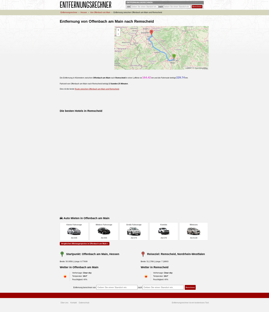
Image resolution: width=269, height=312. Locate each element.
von (128, 7)
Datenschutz (84, 303)
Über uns (64, 303)
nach (161, 7)
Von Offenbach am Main (100, 12)
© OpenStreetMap (200, 68)
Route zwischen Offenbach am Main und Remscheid (97, 89)
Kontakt (73, 303)
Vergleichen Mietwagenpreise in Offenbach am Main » (84, 244)
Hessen (83, 12)
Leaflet (188, 68)
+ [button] (118, 30)
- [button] (118, 34)
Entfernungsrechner (69, 12)
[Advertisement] (86, 48)
